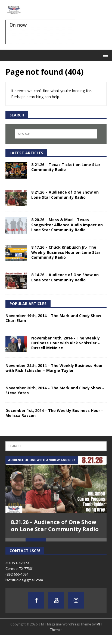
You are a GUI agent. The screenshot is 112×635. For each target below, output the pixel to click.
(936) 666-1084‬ (16, 574)
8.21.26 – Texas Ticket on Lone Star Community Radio (65, 167)
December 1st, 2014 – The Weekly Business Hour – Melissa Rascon (54, 413)
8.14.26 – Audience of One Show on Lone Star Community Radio (65, 277)
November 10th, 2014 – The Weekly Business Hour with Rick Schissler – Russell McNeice (65, 342)
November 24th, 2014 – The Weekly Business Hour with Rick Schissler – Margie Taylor (54, 368)
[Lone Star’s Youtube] (56, 600)
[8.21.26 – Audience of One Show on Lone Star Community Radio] (16, 198)
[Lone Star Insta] (76, 600)
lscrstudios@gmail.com (24, 579)
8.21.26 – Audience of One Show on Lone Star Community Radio (65, 194)
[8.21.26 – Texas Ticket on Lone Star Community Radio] (16, 170)
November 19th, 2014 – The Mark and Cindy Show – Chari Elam (54, 318)
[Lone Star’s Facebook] (36, 600)
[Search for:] (56, 134)
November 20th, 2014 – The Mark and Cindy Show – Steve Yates (54, 390)
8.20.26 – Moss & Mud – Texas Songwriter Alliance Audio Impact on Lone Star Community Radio (67, 224)
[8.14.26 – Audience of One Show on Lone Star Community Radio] (16, 280)
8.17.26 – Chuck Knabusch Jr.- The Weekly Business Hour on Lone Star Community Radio (65, 252)
